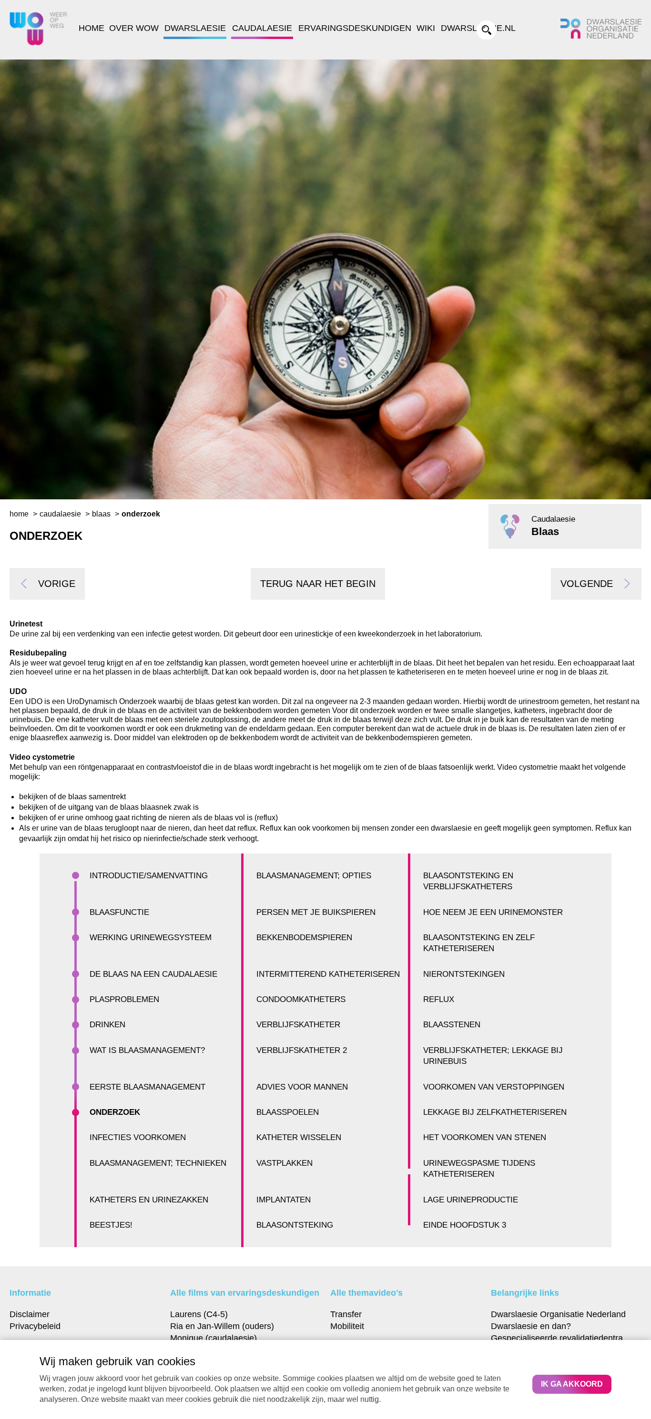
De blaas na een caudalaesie (153, 974)
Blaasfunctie (119, 912)
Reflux (438, 999)
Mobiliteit (347, 1326)
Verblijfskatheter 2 (301, 1050)
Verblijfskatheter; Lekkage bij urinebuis (493, 1056)
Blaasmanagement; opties (313, 875)
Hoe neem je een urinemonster (493, 912)
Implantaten (283, 1199)
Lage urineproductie (470, 1199)
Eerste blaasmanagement (147, 1087)
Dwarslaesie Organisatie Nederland (558, 1314)
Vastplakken (284, 1163)
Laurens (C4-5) (199, 1314)
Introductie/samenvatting (149, 875)
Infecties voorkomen (138, 1137)
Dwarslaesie (195, 28)
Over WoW (134, 28)
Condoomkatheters (301, 999)
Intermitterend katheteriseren (328, 974)
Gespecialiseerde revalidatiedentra (557, 1338)
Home (91, 28)
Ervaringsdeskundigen (354, 28)
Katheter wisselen (298, 1137)
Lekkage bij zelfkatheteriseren (495, 1112)
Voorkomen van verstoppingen (493, 1087)
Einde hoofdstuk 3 (464, 1225)
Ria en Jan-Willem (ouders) (222, 1326)
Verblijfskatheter (298, 1024)
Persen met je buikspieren (316, 912)
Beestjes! (111, 1225)
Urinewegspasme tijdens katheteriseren (479, 1169)
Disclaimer (30, 1314)
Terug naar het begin (318, 583)
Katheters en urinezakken (149, 1199)
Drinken (107, 1024)
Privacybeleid (35, 1326)
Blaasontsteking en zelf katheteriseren (479, 943)
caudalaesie (60, 514)
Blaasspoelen (287, 1112)
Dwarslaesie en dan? (531, 1326)
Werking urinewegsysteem (151, 937)
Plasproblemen (124, 999)
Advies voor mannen (302, 1087)
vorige (56, 583)
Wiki (426, 28)
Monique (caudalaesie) (213, 1338)
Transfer (346, 1314)
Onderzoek (115, 1112)
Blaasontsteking (294, 1225)
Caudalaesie (262, 28)
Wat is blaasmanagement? (147, 1050)
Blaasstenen (451, 1024)
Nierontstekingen (464, 974)
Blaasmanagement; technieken (158, 1163)
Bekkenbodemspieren (304, 937)
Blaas (101, 514)
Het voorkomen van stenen (484, 1137)
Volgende (586, 583)
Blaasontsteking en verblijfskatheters (468, 881)
